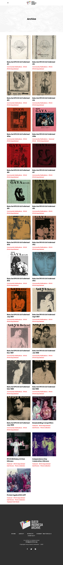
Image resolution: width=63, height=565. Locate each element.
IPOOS (25, 67)
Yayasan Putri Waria (13, 502)
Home (13, 533)
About (21, 533)
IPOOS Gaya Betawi (12, 69)
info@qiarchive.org (31, 542)
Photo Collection (45, 428)
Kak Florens (35, 428)
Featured (51, 139)
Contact (31, 535)
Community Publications (14, 67)
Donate (30, 533)
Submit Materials (44, 533)
